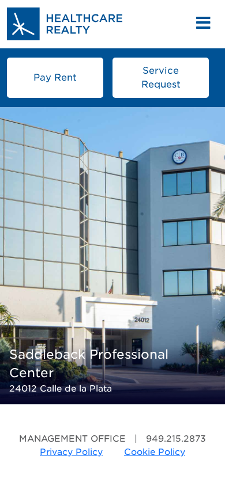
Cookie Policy (154, 452)
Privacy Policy (71, 452)
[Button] (203, 24)
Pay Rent (55, 77)
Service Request (161, 77)
